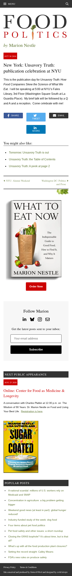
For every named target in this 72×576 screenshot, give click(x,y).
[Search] (67, 4)
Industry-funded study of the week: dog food (32, 519)
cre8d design (62, 572)
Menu (11, 3)
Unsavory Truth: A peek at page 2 (29, 166)
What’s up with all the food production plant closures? (37, 546)
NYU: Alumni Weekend (18, 180)
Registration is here (31, 411)
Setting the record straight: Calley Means (30, 551)
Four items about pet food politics (26, 525)
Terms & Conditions (28, 567)
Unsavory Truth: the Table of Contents (32, 159)
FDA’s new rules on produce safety (27, 557)
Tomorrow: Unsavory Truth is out (29, 152)
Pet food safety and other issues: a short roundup (35, 531)
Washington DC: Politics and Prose (54, 182)
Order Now (36, 286)
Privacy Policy (9, 567)
